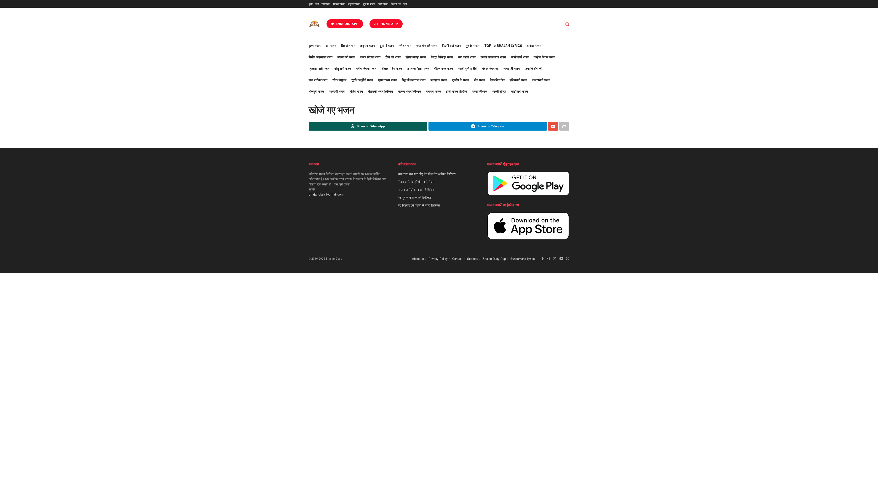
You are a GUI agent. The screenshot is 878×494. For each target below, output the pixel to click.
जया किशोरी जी (533, 68)
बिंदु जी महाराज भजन (414, 80)
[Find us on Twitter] (555, 258)
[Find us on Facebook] (543, 258)
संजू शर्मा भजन (343, 68)
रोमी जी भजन (393, 57)
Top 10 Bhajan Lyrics (503, 45)
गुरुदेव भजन (472, 45)
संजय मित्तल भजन (370, 57)
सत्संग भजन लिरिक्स (409, 91)
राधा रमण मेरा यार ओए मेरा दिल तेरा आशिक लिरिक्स (426, 174)
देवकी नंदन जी (490, 68)
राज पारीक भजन (318, 80)
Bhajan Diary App (494, 258)
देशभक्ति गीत (497, 80)
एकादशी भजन (337, 91)
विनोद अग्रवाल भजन (320, 57)
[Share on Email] (553, 126)
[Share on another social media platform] (564, 126)
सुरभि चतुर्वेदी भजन (362, 80)
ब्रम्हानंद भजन (439, 80)
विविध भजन (356, 91)
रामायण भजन (433, 91)
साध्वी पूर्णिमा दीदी (467, 68)
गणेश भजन (383, 4)
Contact (457, 258)
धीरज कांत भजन (443, 68)
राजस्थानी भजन (541, 80)
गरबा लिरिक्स (479, 91)
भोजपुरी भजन (316, 91)
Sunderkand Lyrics (522, 258)
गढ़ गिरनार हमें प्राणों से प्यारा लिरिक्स (419, 205)
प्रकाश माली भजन (319, 68)
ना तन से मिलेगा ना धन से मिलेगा (416, 189)
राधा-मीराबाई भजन (426, 45)
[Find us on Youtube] (561, 258)
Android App (346, 23)
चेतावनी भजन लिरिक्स (380, 91)
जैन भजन (479, 80)
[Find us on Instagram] (548, 258)
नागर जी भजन (511, 68)
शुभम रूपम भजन (387, 80)
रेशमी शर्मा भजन (520, 57)
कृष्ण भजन (314, 4)
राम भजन (325, 4)
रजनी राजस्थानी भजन (493, 57)
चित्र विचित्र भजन (442, 57)
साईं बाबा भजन (519, 91)
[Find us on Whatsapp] (567, 258)
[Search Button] (567, 24)
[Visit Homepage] (314, 24)
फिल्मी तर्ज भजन (399, 4)
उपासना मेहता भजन (418, 68)
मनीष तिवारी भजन (366, 68)
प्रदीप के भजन (460, 80)
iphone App (387, 23)
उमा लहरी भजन (467, 57)
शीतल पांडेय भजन (391, 68)
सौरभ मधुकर (339, 80)
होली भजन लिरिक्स (456, 91)
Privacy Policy (438, 258)
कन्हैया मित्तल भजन (544, 57)
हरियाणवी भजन (518, 80)
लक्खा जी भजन (346, 57)
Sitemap (472, 258)
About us (418, 258)
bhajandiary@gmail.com (326, 194)
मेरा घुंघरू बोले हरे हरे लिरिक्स (414, 197)
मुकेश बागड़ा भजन (416, 57)
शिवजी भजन (339, 4)
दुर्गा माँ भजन (369, 4)
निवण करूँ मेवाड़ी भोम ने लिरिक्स (416, 181)
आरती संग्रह (499, 91)
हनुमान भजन (354, 4)
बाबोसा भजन (534, 45)
